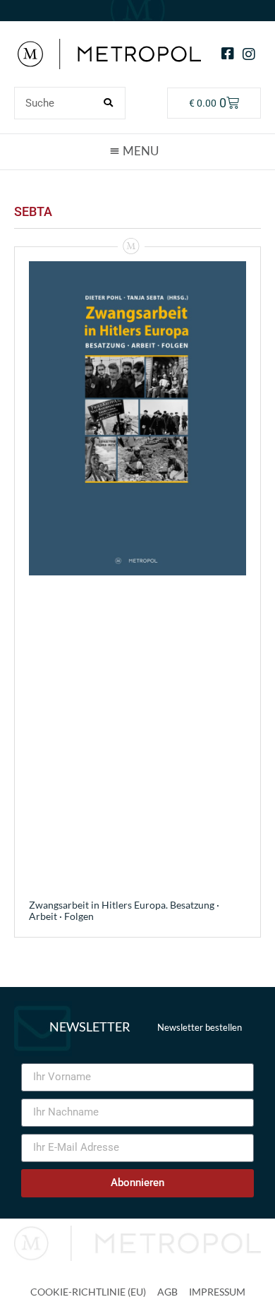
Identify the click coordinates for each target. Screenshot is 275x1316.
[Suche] (108, 103)
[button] (137, 151)
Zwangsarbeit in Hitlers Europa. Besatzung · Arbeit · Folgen (124, 911)
